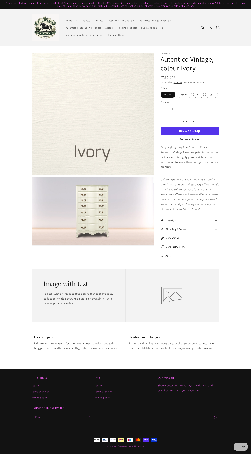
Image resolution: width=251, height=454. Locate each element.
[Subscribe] (89, 417)
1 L (198, 94)
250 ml (184, 94)
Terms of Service (41, 391)
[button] (202, 27)
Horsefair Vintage (120, 446)
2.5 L (211, 94)
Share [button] (167, 255)
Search (35, 385)
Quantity (165, 102)
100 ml (168, 94)
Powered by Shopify (136, 446)
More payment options (189, 139)
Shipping (178, 82)
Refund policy (39, 397)
